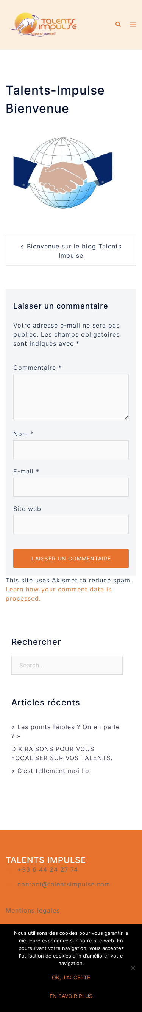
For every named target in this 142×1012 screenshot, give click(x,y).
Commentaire (37, 367)
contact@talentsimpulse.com (63, 884)
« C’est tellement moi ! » (50, 771)
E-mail (26, 471)
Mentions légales (33, 910)
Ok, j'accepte (71, 977)
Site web (27, 508)
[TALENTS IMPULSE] (44, 24)
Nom (23, 434)
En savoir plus (71, 996)
